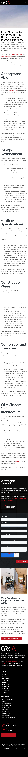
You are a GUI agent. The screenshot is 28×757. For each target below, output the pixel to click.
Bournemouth (23, 498)
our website (18, 461)
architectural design (17, 54)
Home (4, 674)
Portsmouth (10, 500)
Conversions (5, 707)
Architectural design (7, 699)
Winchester (5, 692)
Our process (5, 678)
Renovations (5, 711)
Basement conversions (8, 717)
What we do (5, 680)
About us (4, 676)
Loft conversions (6, 713)
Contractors (5, 684)
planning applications (6, 56)
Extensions (5, 709)
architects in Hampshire (10, 661)
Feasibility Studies (7, 705)
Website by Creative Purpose (17, 745)
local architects (13, 90)
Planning (4, 701)
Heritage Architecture (8, 703)
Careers (4, 682)
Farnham (3, 500)
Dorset (3, 663)
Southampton (15, 498)
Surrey (19, 661)
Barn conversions (6, 715)
